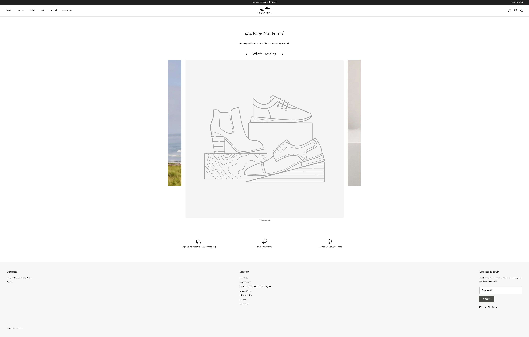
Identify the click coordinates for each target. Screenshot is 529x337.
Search (10, 282)
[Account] (509, 10)
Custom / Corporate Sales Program (255, 286)
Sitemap (243, 299)
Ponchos (20, 10)
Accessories (67, 10)
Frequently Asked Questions (19, 277)
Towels (8, 10)
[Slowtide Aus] (264, 10)
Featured (53, 10)
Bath (42, 10)
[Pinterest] (493, 307)
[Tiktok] (497, 307)
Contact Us (244, 303)
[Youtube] (485, 307)
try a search (284, 43)
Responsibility (245, 282)
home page (270, 43)
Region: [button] (517, 2)
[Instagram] (489, 307)
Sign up (487, 299)
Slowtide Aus (17, 329)
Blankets (32, 10)
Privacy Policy (246, 295)
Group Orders (246, 290)
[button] (246, 54)
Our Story (244, 277)
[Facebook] (480, 307)
